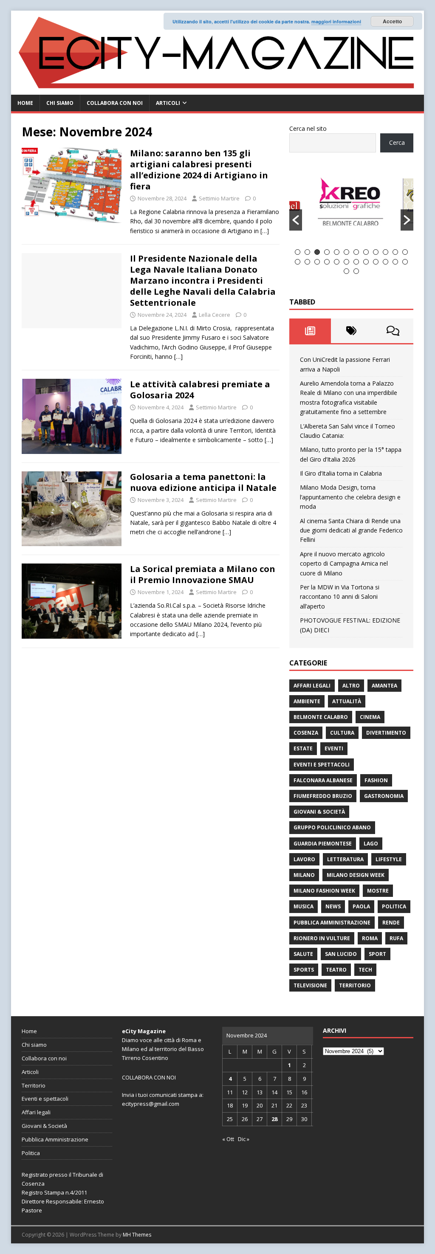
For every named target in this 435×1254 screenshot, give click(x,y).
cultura (342, 732)
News (333, 906)
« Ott (228, 1139)
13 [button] (297, 262)
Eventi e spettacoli (322, 764)
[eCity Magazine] (217, 89)
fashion (376, 780)
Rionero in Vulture (322, 938)
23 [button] (395, 262)
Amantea (384, 685)
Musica (304, 906)
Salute (303, 954)
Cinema (370, 717)
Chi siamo (59, 103)
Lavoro (304, 859)
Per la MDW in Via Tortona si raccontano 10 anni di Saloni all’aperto (339, 596)
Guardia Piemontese (323, 843)
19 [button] (356, 262)
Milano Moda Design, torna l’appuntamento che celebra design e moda (350, 496)
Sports (304, 969)
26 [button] (356, 271)
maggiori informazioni (336, 21)
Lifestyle (389, 859)
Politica (394, 906)
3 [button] (317, 252)
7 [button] (356, 252)
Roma (370, 938)
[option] (351, 205)
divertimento (386, 732)
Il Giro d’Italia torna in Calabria (341, 473)
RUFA (396, 938)
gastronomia (384, 796)
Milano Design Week (355, 875)
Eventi (334, 748)
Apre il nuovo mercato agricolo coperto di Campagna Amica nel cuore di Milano (344, 563)
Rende (391, 922)
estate (303, 748)
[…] (264, 231)
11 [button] (395, 252)
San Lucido (341, 954)
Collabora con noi (115, 103)
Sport (377, 954)
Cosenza (306, 732)
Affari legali (312, 685)
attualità (346, 701)
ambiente (307, 701)
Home (25, 103)
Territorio (355, 985)
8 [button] (366, 252)
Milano (304, 875)
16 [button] (327, 262)
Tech (365, 969)
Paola (361, 906)
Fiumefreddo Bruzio (323, 796)
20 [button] (366, 262)
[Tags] (351, 330)
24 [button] (405, 262)
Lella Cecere (214, 314)
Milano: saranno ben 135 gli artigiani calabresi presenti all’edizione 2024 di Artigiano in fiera (199, 169)
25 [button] (346, 271)
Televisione (310, 985)
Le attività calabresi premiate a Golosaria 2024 (200, 389)
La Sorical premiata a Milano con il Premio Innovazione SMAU (202, 574)
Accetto (392, 21)
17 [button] (336, 262)
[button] (295, 220)
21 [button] (376, 262)
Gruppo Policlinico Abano (332, 827)
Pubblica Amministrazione (332, 922)
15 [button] (317, 262)
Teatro (336, 969)
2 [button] (307, 252)
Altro (351, 685)
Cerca (397, 142)
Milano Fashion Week (324, 890)
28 (274, 1119)
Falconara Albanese (323, 780)
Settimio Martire (219, 198)
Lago (371, 843)
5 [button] (336, 252)
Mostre (378, 890)
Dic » (243, 1139)
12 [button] (405, 252)
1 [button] (297, 252)
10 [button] (385, 252)
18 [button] (346, 262)
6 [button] (346, 252)
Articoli (168, 103)
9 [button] (376, 252)
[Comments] (392, 330)
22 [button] (385, 262)
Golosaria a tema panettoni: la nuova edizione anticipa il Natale (203, 482)
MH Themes (137, 1234)
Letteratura (345, 859)
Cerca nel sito (308, 128)
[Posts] (309, 330)
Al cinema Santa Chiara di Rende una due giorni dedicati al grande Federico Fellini (351, 530)
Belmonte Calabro (321, 717)
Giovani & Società (319, 811)
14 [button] (307, 262)
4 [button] (327, 252)
